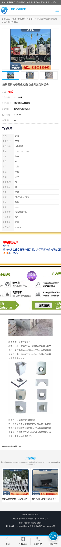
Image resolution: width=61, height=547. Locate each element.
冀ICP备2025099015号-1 (39, 519)
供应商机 (22, 19)
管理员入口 (41, 526)
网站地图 (51, 526)
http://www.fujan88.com (11, 446)
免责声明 (31, 526)
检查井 (31, 19)
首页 (14, 19)
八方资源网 (22, 526)
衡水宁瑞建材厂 (25, 523)
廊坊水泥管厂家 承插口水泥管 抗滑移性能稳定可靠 (25, 499)
